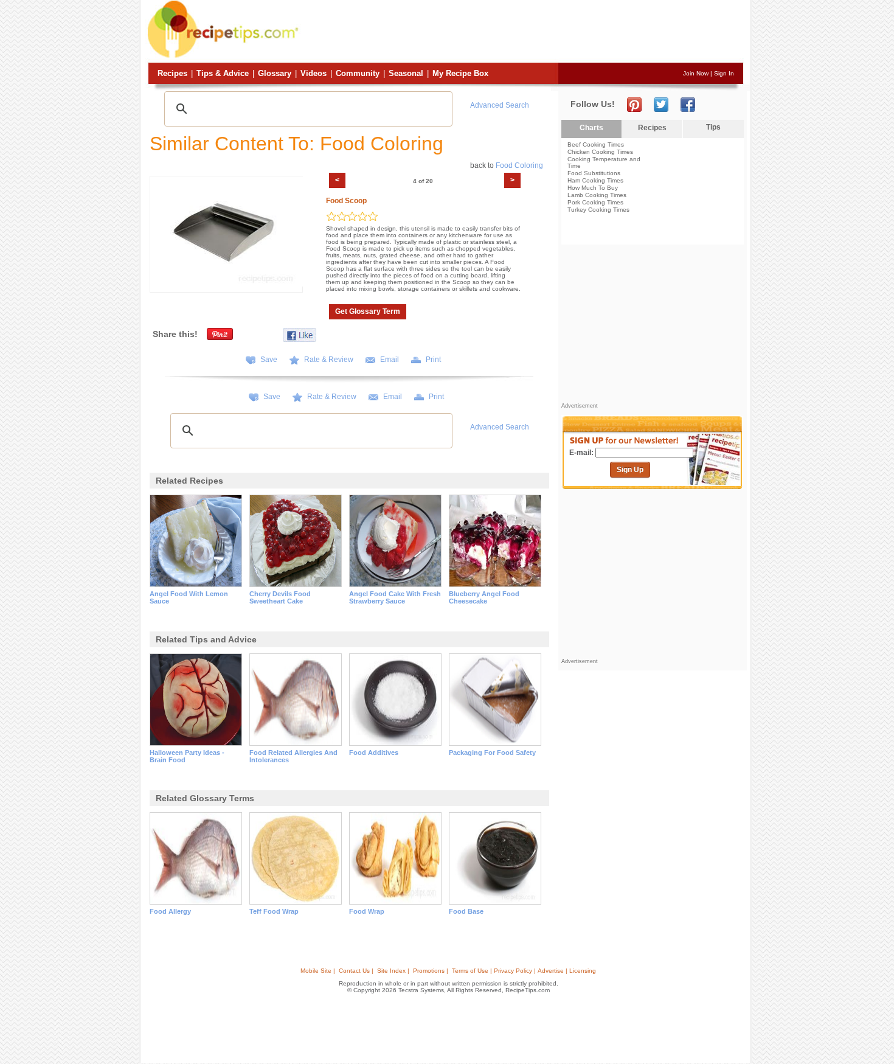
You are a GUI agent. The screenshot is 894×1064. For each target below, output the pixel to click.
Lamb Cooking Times (596, 195)
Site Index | (393, 970)
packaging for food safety (492, 752)
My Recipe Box (460, 73)
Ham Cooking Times (595, 180)
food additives (373, 752)
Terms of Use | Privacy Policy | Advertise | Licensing (524, 970)
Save (268, 359)
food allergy (170, 911)
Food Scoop (346, 200)
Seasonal (406, 73)
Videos (313, 73)
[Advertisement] (522, 32)
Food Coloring (519, 165)
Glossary (274, 73)
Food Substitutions (593, 173)
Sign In (724, 73)
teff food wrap (274, 911)
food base (466, 911)
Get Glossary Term (367, 311)
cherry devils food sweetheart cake (280, 597)
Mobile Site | (317, 970)
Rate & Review (328, 359)
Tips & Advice (222, 73)
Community (357, 73)
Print (433, 359)
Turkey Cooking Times (598, 209)
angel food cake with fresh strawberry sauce (395, 597)
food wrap (366, 911)
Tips (713, 127)
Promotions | (430, 970)
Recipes (172, 73)
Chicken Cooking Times (600, 151)
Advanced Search (499, 105)
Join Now (696, 73)
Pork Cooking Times (595, 202)
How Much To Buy (592, 187)
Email (389, 359)
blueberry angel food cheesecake (484, 597)
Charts (591, 127)
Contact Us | (356, 970)
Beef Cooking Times (595, 144)
